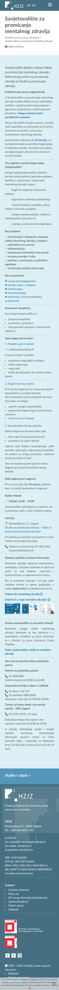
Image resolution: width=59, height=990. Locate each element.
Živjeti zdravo (16, 905)
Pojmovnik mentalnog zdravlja (22, 594)
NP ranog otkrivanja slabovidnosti (27, 897)
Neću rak (13, 894)
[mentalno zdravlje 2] (46, 608)
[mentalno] (12, 608)
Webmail (13, 973)
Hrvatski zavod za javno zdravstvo (22, 38)
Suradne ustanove (18, 890)
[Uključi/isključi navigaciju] (50, 5)
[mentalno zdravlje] (29, 608)
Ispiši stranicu (16, 46)
